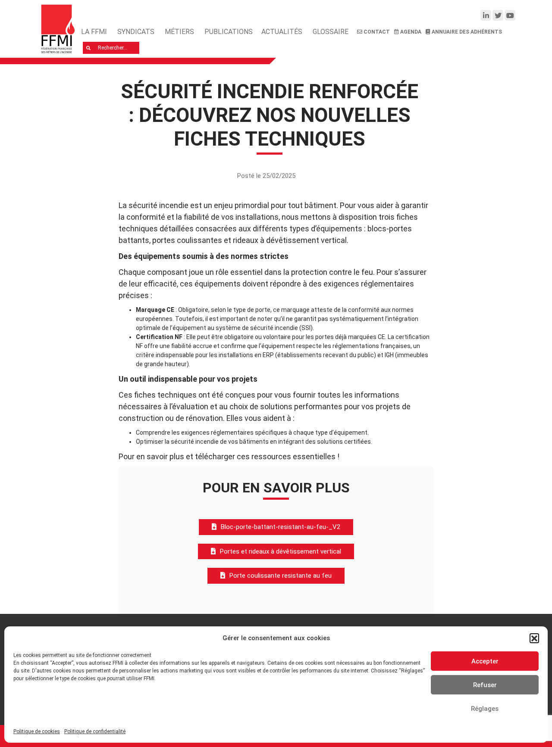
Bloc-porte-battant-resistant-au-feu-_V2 (280, 527)
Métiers (179, 32)
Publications (228, 32)
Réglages (485, 709)
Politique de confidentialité (94, 731)
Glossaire (330, 32)
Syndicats (135, 32)
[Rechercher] (88, 48)
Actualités (281, 32)
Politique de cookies (36, 731)
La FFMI (94, 32)
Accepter (485, 661)
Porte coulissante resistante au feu (280, 575)
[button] (534, 638)
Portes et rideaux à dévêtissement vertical (280, 551)
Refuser (485, 685)
